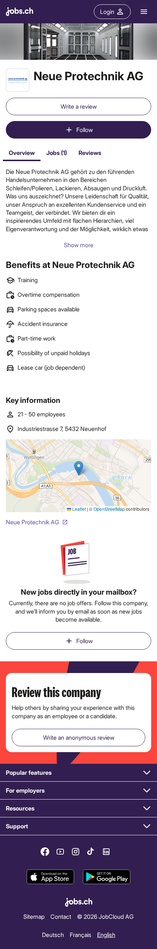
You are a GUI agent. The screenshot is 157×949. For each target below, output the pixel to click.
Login (107, 11)
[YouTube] (60, 851)
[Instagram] (75, 851)
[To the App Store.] (50, 877)
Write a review (79, 106)
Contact (60, 916)
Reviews (89, 152)
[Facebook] (45, 851)
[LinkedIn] (106, 851)
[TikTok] (91, 851)
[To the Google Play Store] (106, 877)
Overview (22, 152)
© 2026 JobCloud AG (105, 916)
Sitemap (34, 916)
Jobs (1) (56, 152)
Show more (78, 244)
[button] (78, 773)
